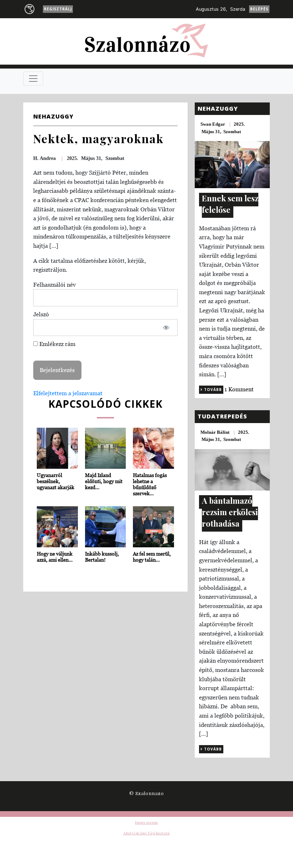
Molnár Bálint (214, 432)
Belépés (259, 8)
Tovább (212, 389)
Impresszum (146, 822)
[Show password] (166, 327)
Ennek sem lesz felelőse (230, 204)
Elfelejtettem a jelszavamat (68, 393)
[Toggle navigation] (33, 78)
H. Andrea (44, 158)
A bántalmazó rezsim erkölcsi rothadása (230, 512)
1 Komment (239, 389)
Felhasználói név (54, 284)
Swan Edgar (212, 124)
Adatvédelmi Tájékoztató (146, 833)
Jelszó (41, 314)
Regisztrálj (58, 8)
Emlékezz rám (56, 344)
